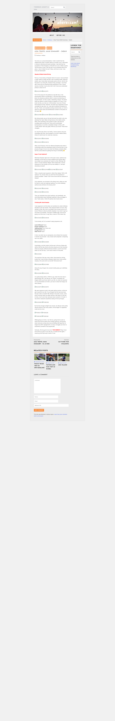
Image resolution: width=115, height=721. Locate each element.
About (52, 35)
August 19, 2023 (50, 362)
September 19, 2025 (39, 361)
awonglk (50, 48)
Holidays (43, 55)
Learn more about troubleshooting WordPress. (75, 65)
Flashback (38, 55)
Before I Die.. (61, 35)
